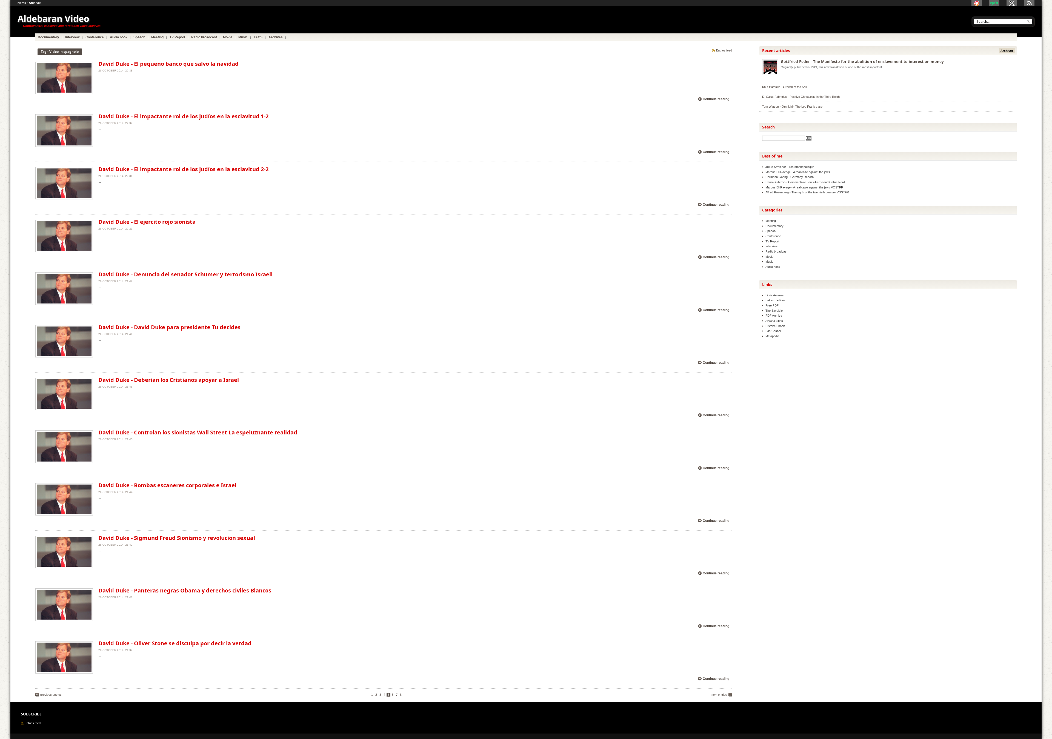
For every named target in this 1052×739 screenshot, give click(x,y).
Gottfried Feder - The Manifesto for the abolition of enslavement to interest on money (862, 61)
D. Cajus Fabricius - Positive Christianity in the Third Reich (801, 96)
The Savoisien (774, 310)
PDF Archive (773, 315)
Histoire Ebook (775, 326)
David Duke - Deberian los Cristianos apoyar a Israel (168, 379)
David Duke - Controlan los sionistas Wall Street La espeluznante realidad (197, 432)
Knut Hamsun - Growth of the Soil (784, 86)
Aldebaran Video (53, 18)
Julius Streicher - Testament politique (789, 166)
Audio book (772, 266)
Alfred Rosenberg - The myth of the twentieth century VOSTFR (807, 192)
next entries (719, 694)
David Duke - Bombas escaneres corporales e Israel (167, 485)
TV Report (772, 241)
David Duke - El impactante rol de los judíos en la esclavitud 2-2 (183, 169)
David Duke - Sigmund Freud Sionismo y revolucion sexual (176, 538)
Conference (773, 236)
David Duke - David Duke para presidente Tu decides (169, 327)
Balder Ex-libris (775, 300)
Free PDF (772, 305)
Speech (770, 231)
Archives (35, 2)
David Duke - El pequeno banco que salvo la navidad (168, 63)
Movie (769, 256)
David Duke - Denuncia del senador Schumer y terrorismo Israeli (185, 274)
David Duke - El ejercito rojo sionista (147, 221)
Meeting (770, 220)
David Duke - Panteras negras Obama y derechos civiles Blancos (184, 590)
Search (768, 127)
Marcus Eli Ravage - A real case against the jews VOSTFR (804, 187)
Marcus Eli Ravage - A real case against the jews (797, 172)
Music (769, 261)
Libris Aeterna (774, 295)
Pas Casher (773, 331)
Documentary (774, 226)
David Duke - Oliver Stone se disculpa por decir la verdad (174, 643)
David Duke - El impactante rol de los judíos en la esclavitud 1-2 (183, 116)
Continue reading (716, 99)
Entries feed (724, 50)
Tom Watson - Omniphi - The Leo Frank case (792, 106)
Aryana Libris (774, 320)
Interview (771, 246)
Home (22, 2)
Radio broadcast (776, 251)
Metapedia (772, 336)
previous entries (51, 694)
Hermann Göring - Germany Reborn (789, 177)
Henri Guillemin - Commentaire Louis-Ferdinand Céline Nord (805, 182)
